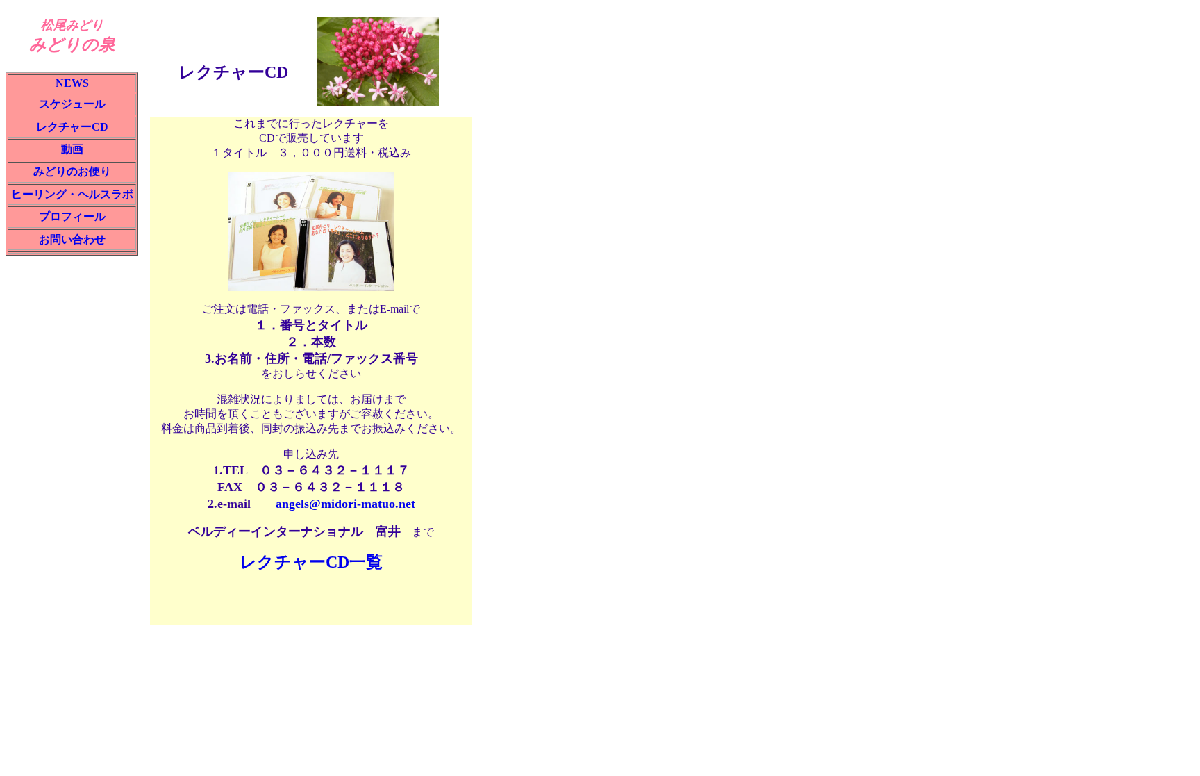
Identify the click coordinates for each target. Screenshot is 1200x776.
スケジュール (72, 104)
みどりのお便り (72, 171)
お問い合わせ (72, 239)
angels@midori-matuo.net (339, 504)
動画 (72, 149)
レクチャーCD (72, 127)
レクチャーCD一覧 (311, 562)
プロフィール (72, 216)
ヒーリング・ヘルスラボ (72, 194)
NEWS (72, 83)
